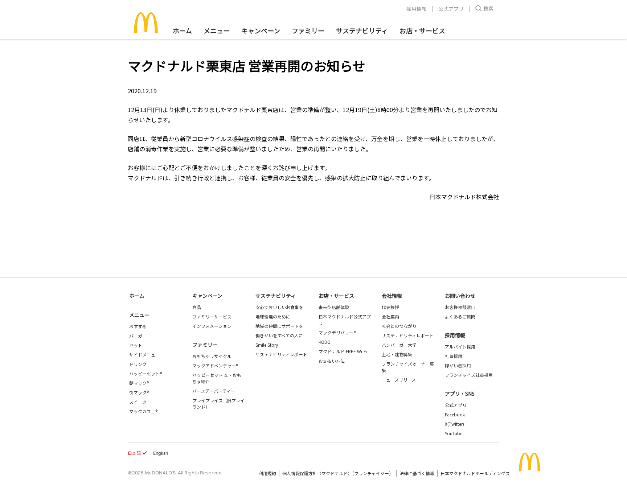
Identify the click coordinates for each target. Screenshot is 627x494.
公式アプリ (451, 8)
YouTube (453, 433)
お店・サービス (422, 30)
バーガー (138, 336)
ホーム (182, 30)
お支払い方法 (332, 361)
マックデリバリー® (337, 332)
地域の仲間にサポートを (279, 326)
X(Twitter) (454, 424)
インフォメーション (211, 326)
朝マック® (139, 383)
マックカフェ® (143, 411)
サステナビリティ (362, 30)
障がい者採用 (458, 365)
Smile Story (266, 345)
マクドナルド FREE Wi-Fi (343, 351)
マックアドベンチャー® (215, 365)
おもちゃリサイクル (211, 356)
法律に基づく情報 (416, 473)
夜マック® (139, 392)
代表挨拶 (390, 307)
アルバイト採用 (460, 346)
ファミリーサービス (211, 316)
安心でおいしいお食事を (279, 307)
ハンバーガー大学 (399, 345)
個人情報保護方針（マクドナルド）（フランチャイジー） (337, 473)
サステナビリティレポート (281, 354)
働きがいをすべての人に (279, 335)
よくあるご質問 (460, 316)
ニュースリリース (399, 379)
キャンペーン (260, 30)
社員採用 (453, 356)
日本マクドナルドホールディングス (475, 473)
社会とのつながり (399, 326)
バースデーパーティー (213, 391)
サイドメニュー (144, 354)
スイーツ (138, 402)
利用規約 (267, 473)
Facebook (455, 414)
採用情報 (416, 8)
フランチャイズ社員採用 (469, 375)
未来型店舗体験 (334, 307)
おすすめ (138, 326)
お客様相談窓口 (460, 307)
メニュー (139, 314)
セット (135, 345)
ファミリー (308, 30)
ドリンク (138, 364)
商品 (196, 307)
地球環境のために (272, 316)
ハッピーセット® (145, 373)
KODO (325, 342)
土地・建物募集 (397, 354)
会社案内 (390, 316)
